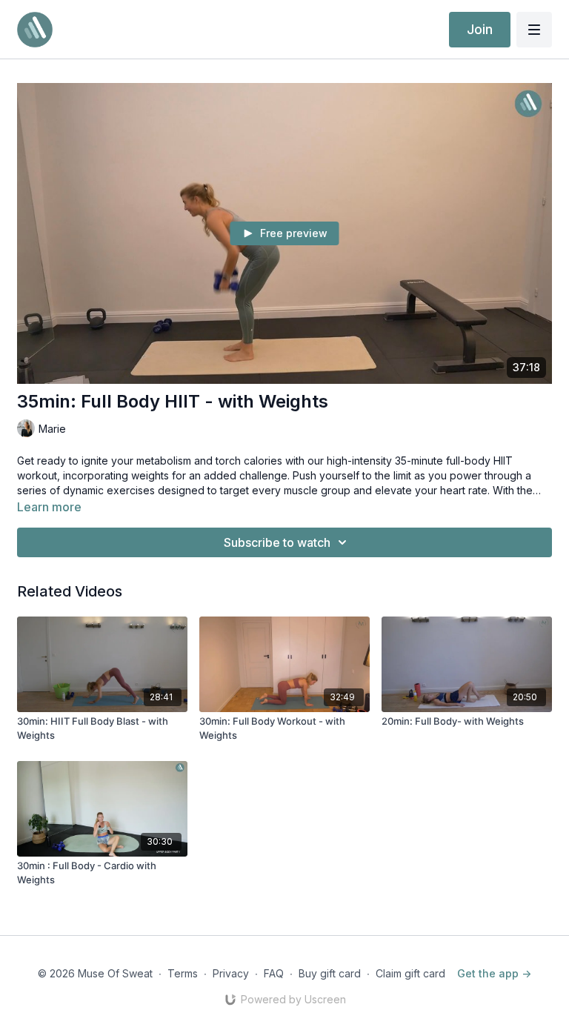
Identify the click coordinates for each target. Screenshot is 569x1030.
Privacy (231, 973)
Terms (182, 973)
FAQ (274, 973)
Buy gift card (330, 973)
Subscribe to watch (277, 542)
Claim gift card (410, 973)
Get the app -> (494, 973)
